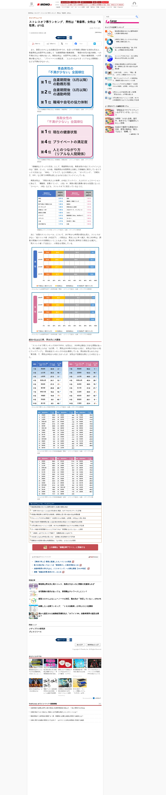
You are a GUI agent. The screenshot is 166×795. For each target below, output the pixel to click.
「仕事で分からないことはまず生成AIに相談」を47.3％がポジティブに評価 (56, 511)
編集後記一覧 (135, 134)
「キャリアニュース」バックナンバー (41, 504)
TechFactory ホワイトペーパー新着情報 (43, 704)
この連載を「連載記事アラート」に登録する (67, 547)
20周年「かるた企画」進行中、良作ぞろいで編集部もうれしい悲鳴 (127, 121)
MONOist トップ (93, 645)
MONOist (30, 13)
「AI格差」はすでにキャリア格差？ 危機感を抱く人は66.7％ (52, 533)
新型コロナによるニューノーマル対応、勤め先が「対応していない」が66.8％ (70, 599)
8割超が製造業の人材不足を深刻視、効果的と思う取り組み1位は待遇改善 (56, 514)
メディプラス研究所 (37, 629)
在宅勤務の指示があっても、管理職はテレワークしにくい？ (63, 591)
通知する (53, 43)
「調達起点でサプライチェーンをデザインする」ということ (127, 112)
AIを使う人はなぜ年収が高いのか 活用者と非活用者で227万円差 (53, 537)
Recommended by (88, 698)
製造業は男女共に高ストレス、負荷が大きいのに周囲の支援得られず (67, 584)
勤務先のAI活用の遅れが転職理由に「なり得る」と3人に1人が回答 (54, 540)
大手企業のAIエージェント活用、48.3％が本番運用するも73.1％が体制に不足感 (58, 525)
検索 (137, 16)
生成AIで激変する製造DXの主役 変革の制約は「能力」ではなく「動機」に (127, 129)
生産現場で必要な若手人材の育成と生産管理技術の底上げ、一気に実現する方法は (58, 708)
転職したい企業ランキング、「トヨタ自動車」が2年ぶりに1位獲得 (66, 606)
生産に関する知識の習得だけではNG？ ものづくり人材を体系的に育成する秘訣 (57, 720)
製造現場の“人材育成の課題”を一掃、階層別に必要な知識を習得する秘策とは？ (57, 716)
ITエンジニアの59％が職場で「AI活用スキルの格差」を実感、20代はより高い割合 (59, 518)
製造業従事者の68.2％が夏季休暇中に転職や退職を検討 (50, 507)
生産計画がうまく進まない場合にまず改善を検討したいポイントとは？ (54, 712)
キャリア (37, 13)
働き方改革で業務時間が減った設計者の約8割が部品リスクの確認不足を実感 (57, 522)
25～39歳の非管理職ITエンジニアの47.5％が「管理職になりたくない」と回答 (57, 529)
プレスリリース (35, 632)
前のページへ (61, 37)
